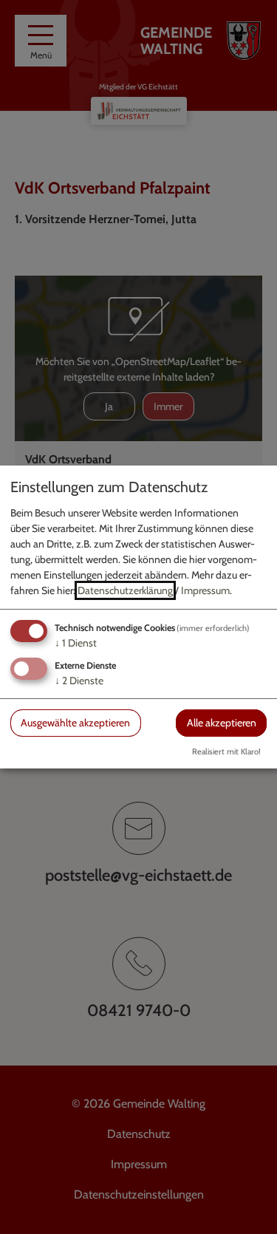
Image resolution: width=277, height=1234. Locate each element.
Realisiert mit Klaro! (226, 751)
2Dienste (79, 680)
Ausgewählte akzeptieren (75, 722)
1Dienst (76, 643)
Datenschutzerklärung (125, 590)
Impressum (205, 590)
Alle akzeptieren (221, 722)
